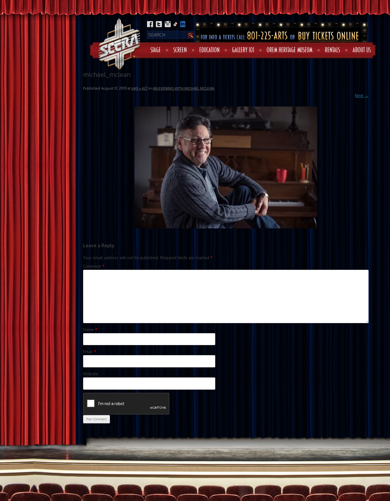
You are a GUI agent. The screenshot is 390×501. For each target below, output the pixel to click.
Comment (93, 266)
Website (90, 373)
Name (90, 329)
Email (89, 351)
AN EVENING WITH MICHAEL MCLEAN (183, 88)
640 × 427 (139, 88)
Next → (362, 95)
